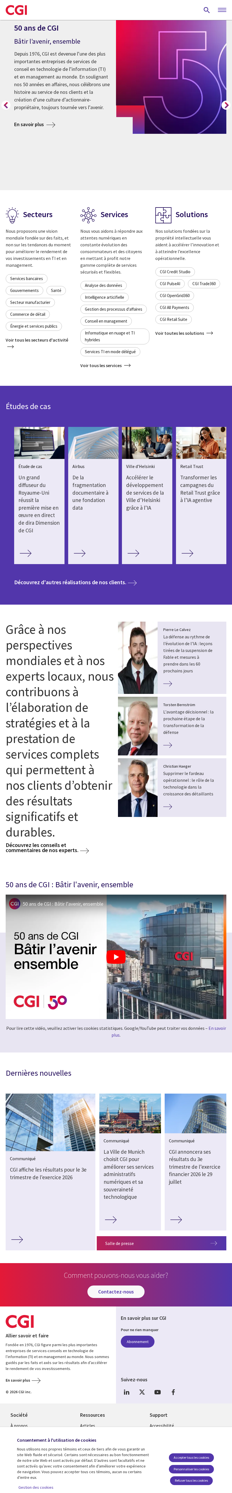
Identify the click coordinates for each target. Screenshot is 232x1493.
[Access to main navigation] (222, 10)
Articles (87, 1425)
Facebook (173, 1392)
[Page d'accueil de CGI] (16, 10)
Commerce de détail (27, 314)
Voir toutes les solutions (180, 333)
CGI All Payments (174, 307)
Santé (56, 290)
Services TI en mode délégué (110, 351)
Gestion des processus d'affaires (113, 309)
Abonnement (138, 1341)
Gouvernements (24, 290)
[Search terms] (207, 10)
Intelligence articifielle (104, 297)
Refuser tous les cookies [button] (191, 1480)
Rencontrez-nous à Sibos (47, 146)
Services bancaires (26, 278)
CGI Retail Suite (173, 319)
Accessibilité (162, 1425)
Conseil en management (106, 321)
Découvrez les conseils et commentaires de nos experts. (42, 847)
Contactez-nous (116, 1291)
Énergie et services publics (33, 326)
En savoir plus (34, 124)
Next (226, 105)
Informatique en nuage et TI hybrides (110, 336)
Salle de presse (119, 1243)
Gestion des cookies (35, 1487)
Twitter (142, 1392)
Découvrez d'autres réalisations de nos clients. (75, 582)
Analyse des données (103, 285)
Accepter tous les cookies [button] (191, 1457)
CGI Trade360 (204, 283)
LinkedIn (126, 1392)
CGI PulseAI (170, 283)
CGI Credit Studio (175, 271)
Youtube (157, 1392)
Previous (5, 105)
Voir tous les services (101, 365)
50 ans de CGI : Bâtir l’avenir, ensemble (63, 904)
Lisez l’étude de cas (41, 180)
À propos (19, 1425)
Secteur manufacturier (30, 302)
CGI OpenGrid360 (175, 295)
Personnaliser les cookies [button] (191, 1469)
